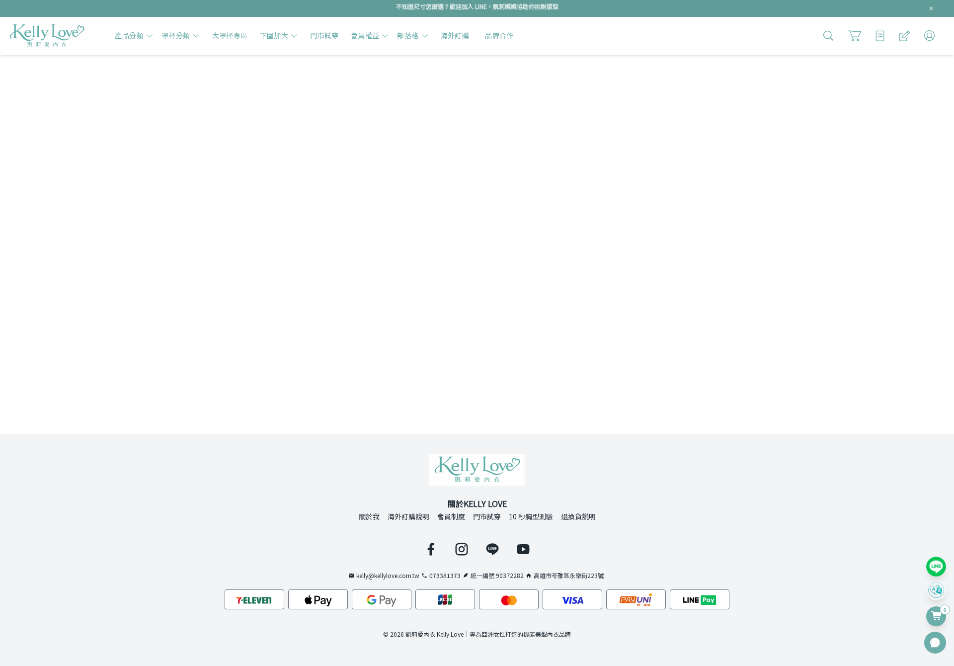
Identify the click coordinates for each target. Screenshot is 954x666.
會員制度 (451, 516)
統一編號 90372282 (497, 576)
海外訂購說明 (408, 516)
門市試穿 (487, 516)
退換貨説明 (578, 516)
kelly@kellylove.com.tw (387, 576)
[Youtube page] (523, 549)
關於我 (369, 516)
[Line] (936, 567)
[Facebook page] (430, 549)
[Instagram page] (461, 549)
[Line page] (492, 549)
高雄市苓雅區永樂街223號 (569, 576)
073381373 (445, 576)
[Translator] (936, 590)
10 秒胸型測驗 (531, 516)
